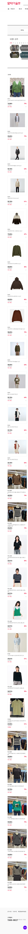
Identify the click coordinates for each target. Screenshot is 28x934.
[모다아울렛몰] (13, 3)
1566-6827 (12, 920)
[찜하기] (26, 107)
